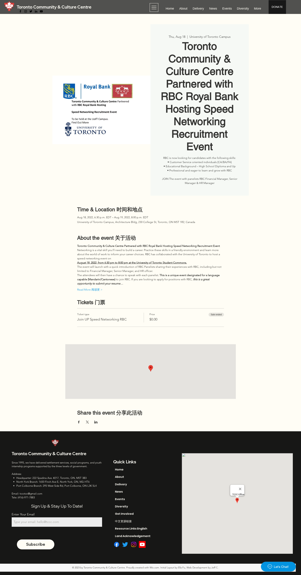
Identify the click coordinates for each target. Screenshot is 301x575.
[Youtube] (142, 544)
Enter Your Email (23, 514)
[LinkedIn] (36, 11)
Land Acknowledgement (132, 536)
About (119, 477)
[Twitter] (31, 11)
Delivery (121, 484)
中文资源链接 (123, 521)
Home (119, 470)
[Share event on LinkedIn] (96, 422)
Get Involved (124, 514)
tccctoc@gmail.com (31, 493)
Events (120, 499)
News (119, 492)
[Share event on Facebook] (78, 422)
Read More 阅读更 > (89, 289)
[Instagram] (25, 11)
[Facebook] (20, 11)
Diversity (121, 506)
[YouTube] (41, 11)
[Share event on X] (87, 422)
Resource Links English (131, 529)
